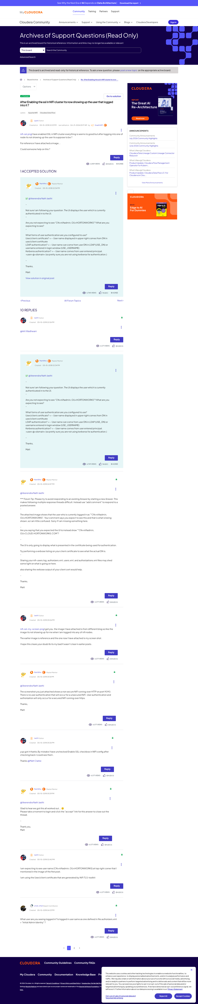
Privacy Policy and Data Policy (70, 983)
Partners (103, 11)
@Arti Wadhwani (28, 331)
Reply (117, 157)
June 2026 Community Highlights (143, 145)
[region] (149, 985)
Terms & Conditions (52, 983)
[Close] (191, 970)
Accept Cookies (183, 996)
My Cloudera (27, 974)
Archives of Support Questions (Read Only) (59, 80)
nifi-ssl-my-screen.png (32, 629)
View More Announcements (152, 183)
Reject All (163, 996)
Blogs (127, 22)
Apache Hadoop (31, 986)
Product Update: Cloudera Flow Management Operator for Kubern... (149, 164)
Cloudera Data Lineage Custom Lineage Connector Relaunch (151, 154)
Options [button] (27, 86)
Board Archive (32, 80)
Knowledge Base (86, 974)
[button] (120, 129)
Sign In (173, 22)
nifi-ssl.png (26, 134)
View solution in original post (40, 278)
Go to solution (114, 96)
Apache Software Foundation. (89, 986)
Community (79, 11)
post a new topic (129, 70)
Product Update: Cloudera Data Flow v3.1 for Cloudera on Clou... (148, 174)
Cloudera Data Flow (47, 113)
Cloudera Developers (147, 22)
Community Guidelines (58, 962)
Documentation (64, 974)
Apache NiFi (33, 113)
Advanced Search (28, 57)
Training (92, 11)
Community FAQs (84, 962)
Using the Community (107, 22)
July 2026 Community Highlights (143, 138)
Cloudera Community (35, 22)
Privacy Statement (175, 989)
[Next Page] (79, 948)
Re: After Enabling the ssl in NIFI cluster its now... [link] (99, 80)
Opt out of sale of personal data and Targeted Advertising (121, 997)
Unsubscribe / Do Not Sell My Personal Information (98, 983)
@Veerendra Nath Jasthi (40, 198)
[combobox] (93, 50)
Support (115, 11)
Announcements (67, 22)
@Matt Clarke (34, 760)
